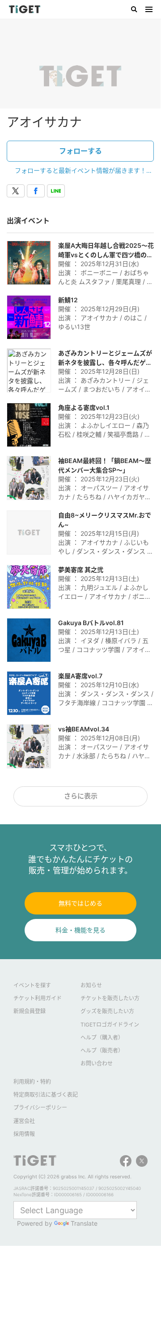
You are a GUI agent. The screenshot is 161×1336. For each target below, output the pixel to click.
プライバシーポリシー (40, 1107)
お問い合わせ (96, 1063)
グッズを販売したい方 (107, 1011)
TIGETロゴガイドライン (109, 1024)
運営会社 (24, 1121)
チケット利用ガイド (37, 998)
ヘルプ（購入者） (101, 1037)
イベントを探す (32, 985)
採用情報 (24, 1134)
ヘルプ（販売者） (101, 1050)
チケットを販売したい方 (110, 998)
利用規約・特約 (32, 1081)
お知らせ (91, 985)
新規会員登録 (29, 1011)
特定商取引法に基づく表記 (45, 1094)
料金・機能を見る (80, 930)
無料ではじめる (80, 903)
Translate (84, 1223)
